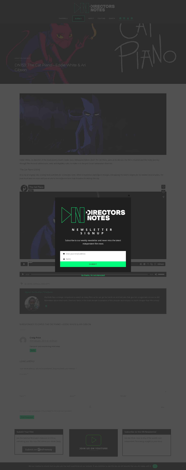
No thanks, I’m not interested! (93, 275)
